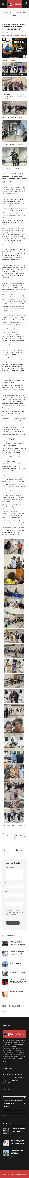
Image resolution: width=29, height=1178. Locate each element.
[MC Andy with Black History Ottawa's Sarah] (14, 561)
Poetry (15, 1112)
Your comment (10, 867)
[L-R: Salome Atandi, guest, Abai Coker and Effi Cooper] (14, 606)
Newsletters (15, 1109)
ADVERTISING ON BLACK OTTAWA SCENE (14, 1077)
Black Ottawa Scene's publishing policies (13, 1074)
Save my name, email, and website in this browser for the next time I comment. (14, 912)
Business (15, 1106)
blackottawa (5, 32)
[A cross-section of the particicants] (14, 681)
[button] (14, 69)
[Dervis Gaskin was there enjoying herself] (14, 800)
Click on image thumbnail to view (15, 825)
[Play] (4, 74)
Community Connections (14, 12)
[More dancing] (14, 621)
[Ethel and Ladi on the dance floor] (14, 666)
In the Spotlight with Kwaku (15, 1097)
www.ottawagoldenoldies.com (11, 534)
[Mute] (22, 74)
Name (7, 882)
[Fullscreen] (24, 74)
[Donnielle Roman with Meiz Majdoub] (14, 696)
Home (5, 12)
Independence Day (15, 1103)
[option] (14, 969)
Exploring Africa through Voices (15, 1100)
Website (8, 900)
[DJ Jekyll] (14, 740)
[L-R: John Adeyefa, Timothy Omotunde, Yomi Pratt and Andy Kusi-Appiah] (14, 770)
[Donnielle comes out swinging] (14, 651)
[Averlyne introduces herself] (14, 576)
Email (7, 891)
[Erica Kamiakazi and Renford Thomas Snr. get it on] (14, 546)
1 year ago (10, 32)
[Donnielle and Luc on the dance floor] (14, 636)
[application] (14, 69)
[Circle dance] (14, 711)
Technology (15, 1095)
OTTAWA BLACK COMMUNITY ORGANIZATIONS (10, 1081)
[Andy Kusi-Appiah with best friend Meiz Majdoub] (14, 755)
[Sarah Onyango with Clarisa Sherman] (14, 725)
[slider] (13, 74)
